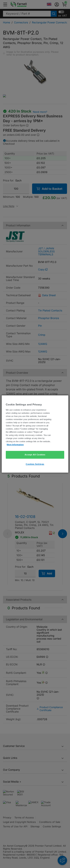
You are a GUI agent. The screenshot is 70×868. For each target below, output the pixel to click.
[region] (35, 434)
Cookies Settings (35, 464)
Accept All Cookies (35, 454)
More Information (15, 444)
